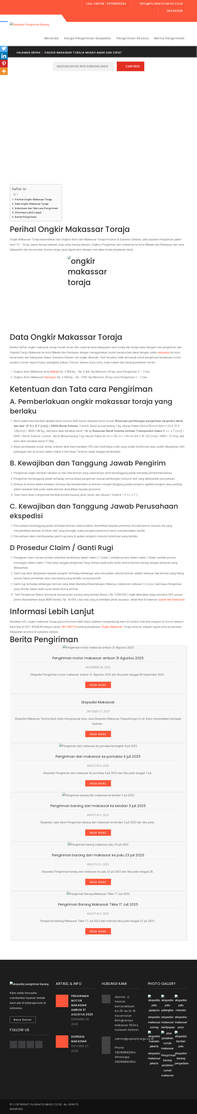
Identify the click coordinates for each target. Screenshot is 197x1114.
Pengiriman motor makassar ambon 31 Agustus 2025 (98, 658)
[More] (4, 71)
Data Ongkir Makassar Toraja (31, 203)
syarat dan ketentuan (171, 599)
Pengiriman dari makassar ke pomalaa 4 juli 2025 (98, 756)
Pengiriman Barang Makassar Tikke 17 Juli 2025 (98, 904)
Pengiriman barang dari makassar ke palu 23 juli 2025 (98, 855)
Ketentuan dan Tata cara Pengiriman (36, 208)
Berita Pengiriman (26, 216)
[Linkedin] (4, 56)
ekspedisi (164, 352)
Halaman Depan (28, 52)
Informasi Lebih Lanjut (28, 212)
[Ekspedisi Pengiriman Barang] (29, 24)
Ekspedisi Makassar (98, 702)
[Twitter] (4, 48)
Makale (54, 371)
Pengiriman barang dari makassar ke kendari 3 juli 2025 (98, 805)
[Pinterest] (4, 63)
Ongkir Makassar (111, 627)
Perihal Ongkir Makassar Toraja (33, 199)
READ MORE (98, 685)
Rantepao (50, 377)
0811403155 (69, 627)
